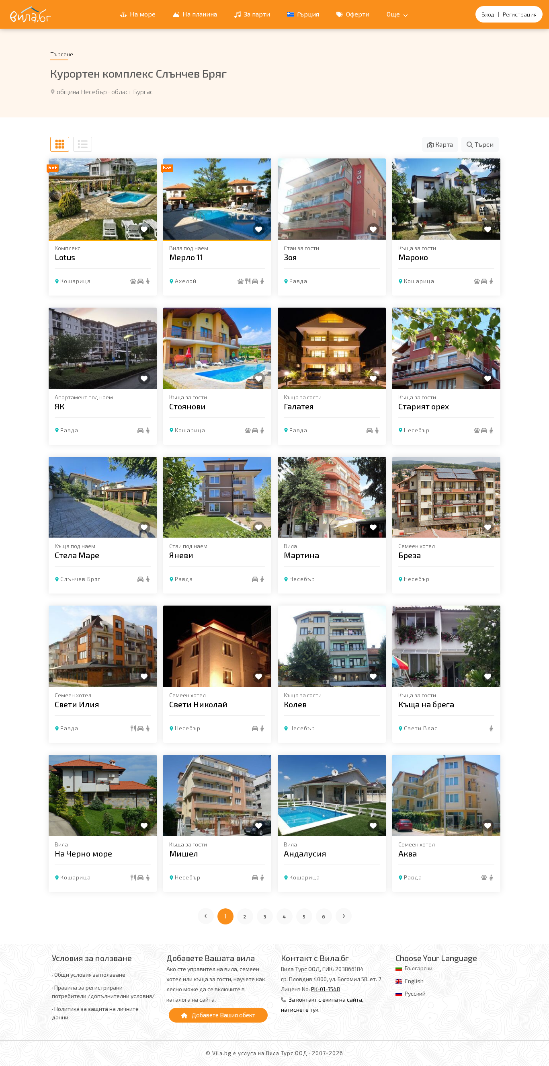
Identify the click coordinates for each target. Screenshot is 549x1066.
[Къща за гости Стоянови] (217, 348)
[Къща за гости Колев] (332, 646)
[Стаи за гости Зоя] (332, 199)
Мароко (413, 257)
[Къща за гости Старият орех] (446, 348)
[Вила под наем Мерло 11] (217, 199)
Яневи (181, 555)
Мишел (183, 853)
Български (418, 968)
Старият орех (423, 406)
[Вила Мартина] (332, 497)
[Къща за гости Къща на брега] (446, 646)
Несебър (417, 430)
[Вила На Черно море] (103, 795)
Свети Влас (421, 728)
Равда (298, 280)
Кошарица (75, 280)
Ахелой (186, 280)
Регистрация (520, 14)
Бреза (409, 555)
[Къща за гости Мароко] (446, 199)
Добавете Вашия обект (223, 1015)
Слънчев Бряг (80, 578)
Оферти (356, 14)
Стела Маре (77, 555)
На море (142, 14)
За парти (256, 14)
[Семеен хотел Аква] (446, 795)
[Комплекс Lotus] (103, 199)
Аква (407, 853)
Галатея (299, 406)
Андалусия (305, 853)
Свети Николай (198, 704)
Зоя (290, 257)
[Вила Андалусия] (332, 795)
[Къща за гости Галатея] (332, 348)
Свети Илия (77, 704)
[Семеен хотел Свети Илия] (103, 646)
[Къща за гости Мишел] (217, 795)
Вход (487, 14)
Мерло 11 (186, 257)
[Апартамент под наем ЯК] (103, 348)
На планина (199, 14)
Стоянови (187, 406)
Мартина (301, 555)
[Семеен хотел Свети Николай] (217, 646)
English (414, 981)
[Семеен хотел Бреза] (446, 497)
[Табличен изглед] (59, 144)
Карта (443, 144)
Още (394, 14)
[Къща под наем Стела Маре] (103, 497)
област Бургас (132, 91)
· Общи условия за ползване (88, 974)
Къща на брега (426, 704)
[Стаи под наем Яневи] (217, 497)
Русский (415, 993)
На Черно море (83, 853)
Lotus (65, 257)
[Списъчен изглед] (82, 144)
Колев (295, 704)
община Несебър (82, 91)
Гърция (307, 14)
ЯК (59, 406)
